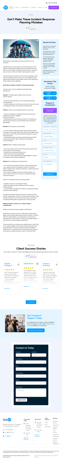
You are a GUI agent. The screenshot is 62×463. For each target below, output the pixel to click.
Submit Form (50, 174)
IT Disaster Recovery (55, 439)
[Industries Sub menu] (36, 8)
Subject (45, 154)
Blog (46, 7)
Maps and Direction (26, 438)
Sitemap (37, 457)
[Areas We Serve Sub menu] (29, 8)
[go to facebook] (3, 436)
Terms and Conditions (53, 455)
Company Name (47, 147)
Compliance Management (56, 435)
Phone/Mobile (47, 133)
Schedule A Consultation (36, 330)
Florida (46, 422)
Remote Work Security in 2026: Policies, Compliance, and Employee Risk (50, 72)
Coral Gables (47, 426)
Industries (33, 7)
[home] (8, 7)
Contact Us (54, 7)
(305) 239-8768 (52, 3)
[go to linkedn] (8, 436)
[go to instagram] (10, 436)
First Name (46, 126)
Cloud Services (55, 431)
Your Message (47, 161)
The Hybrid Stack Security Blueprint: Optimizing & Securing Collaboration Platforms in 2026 (49, 59)
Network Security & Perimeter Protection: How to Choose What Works (49, 48)
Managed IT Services (55, 422)
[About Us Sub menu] (43, 8)
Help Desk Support (55, 428)
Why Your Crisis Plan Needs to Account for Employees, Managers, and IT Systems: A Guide (49, 66)
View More (31, 302)
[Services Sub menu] (20, 8)
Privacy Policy (38, 455)
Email (44, 140)
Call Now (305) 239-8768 (50, 110)
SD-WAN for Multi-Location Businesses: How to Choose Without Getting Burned (49, 53)
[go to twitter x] (6, 436)
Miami (46, 424)
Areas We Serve (25, 7)
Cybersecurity (56, 425)
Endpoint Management (56, 443)
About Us (40, 7)
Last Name (54, 126)
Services (17, 7)
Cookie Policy (44, 455)
